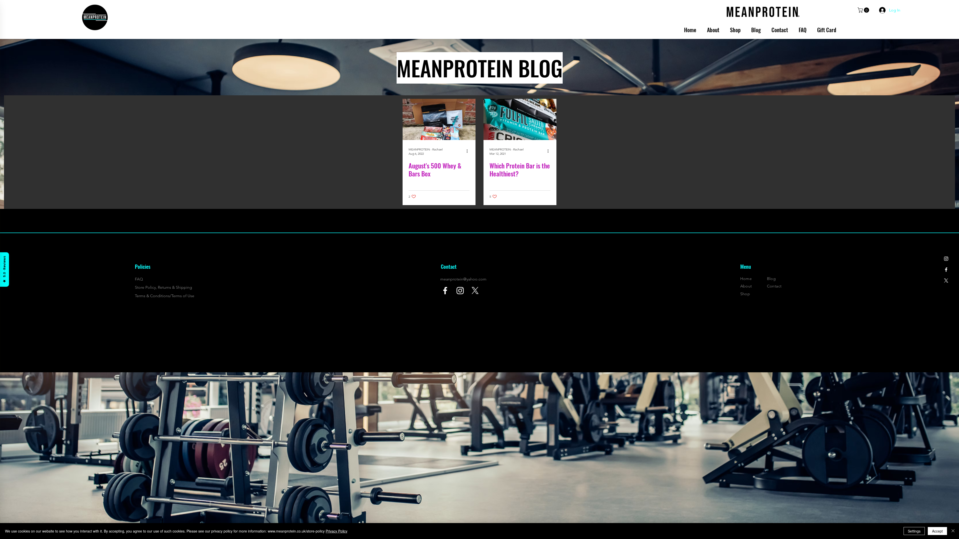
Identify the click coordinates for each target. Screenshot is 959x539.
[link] (864, 10)
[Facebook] (946, 269)
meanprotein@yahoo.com (463, 279)
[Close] (953, 531)
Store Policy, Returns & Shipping (163, 287)
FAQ (139, 279)
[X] (946, 280)
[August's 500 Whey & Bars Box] (439, 119)
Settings (914, 531)
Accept (937, 531)
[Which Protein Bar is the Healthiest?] (519, 119)
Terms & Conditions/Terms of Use (164, 295)
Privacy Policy (336, 531)
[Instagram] (946, 259)
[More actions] (469, 151)
